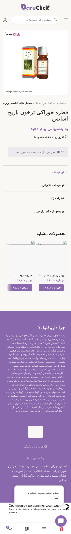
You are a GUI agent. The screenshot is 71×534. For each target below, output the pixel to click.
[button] (51, 287)
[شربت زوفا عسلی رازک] (20, 256)
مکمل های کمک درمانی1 (51, 103)
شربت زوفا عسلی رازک (25, 277)
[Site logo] (35, 6)
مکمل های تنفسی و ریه (17, 103)
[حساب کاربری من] (5, 20)
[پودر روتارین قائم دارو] (51, 256)
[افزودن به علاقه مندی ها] (39, 244)
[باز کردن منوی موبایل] (66, 20)
